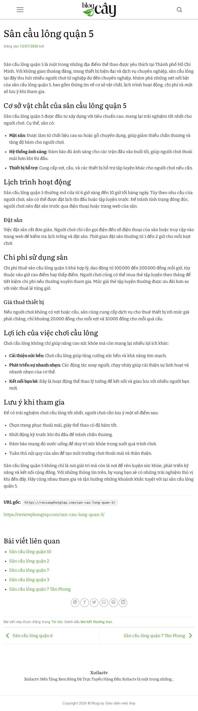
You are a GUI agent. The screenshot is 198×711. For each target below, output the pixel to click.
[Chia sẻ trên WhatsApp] (75, 602)
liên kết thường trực (96, 622)
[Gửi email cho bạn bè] (103, 602)
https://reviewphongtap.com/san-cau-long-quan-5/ (54, 514)
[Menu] (20, 9)
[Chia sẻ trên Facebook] (84, 602)
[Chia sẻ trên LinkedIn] (123, 602)
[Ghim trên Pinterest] (113, 602)
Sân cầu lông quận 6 (32, 635)
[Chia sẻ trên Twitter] (94, 602)
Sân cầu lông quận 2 (29, 561)
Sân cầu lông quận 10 (30, 551)
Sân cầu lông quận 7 (29, 570)
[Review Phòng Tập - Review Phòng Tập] (99, 9)
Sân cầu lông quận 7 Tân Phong (40, 589)
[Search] (179, 9)
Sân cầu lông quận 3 (29, 579)
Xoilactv (99, 672)
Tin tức (57, 622)
